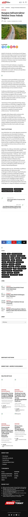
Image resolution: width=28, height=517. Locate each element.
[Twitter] (5, 47)
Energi (12, 258)
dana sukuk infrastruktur (7, 189)
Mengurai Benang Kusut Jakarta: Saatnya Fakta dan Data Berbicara (16, 309)
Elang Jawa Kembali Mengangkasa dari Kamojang (20, 428)
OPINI (14, 268)
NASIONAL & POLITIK (6, 268)
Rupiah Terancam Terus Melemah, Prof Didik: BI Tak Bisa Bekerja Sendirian (14, 489)
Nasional (23, 266)
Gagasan (18, 258)
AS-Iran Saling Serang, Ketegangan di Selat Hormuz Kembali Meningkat (13, 491)
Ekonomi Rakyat (5, 258)
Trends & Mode (14, 274)
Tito (5, 21)
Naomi (4, 405)
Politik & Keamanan (18, 270)
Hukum (13, 260)
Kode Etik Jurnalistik (8, 458)
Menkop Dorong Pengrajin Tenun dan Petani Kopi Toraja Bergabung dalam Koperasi (21, 397)
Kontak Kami (6, 460)
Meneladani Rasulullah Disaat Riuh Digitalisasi (15, 288)
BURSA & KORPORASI (16, 253)
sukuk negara (18, 191)
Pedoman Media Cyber (8, 462)
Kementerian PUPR (18, 189)
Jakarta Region (11, 262)
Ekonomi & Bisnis (20, 255)
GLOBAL (23, 258)
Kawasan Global (19, 262)
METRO (17, 266)
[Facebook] (3, 47)
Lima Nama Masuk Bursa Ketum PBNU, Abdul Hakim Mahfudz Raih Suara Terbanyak (13, 496)
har (17, 438)
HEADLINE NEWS (5, 260)
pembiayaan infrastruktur (7, 191)
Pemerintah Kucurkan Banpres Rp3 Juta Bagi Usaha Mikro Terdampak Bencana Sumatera (7, 432)
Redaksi (5, 464)
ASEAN (3, 253)
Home (2, 7)
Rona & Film (9, 272)
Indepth (4, 262)
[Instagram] (14, 47)
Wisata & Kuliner (5, 276)
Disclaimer (5, 456)
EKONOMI (8, 7)
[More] (17, 47)
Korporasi (18, 264)
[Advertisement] (14, 226)
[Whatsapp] (8, 47)
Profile (3, 272)
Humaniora (19, 260)
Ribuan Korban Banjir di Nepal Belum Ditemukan (14, 487)
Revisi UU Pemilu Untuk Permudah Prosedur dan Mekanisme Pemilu (14, 493)
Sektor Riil (16, 272)
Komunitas (11, 264)
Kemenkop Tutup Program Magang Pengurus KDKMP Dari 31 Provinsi (7, 395)
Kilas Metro (4, 264)
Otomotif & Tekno (21, 268)
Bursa (9, 253)
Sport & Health (5, 274)
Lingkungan (11, 266)
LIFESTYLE (4, 266)
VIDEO (20, 274)
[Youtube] (11, 47)
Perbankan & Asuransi (6, 270)
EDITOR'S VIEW (5, 255)
